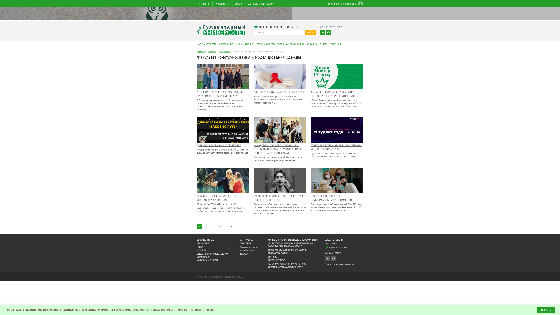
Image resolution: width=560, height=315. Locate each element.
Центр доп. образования (261, 3)
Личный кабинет (247, 250)
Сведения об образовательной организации (280, 44)
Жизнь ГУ (249, 44)
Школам (239, 3)
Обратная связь (332, 243)
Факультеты (225, 51)
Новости (212, 51)
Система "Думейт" (277, 260)
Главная (201, 51)
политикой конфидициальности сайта (157, 309)
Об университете (207, 44)
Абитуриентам (222, 3)
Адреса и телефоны (338, 247)
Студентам (204, 3)
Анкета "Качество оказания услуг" (285, 267)
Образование (226, 44)
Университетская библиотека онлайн (287, 250)
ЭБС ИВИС (272, 257)
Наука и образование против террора (287, 263)
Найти (310, 32)
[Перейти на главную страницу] (221, 30)
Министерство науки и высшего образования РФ (293, 240)
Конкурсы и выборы (317, 44)
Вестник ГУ (336, 44)
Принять (546, 309)
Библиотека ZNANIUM (278, 253)
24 (220, 226)
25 (226, 226)
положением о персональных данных (196, 309)
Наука (239, 44)
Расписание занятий (249, 247)
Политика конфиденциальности (339, 264)
